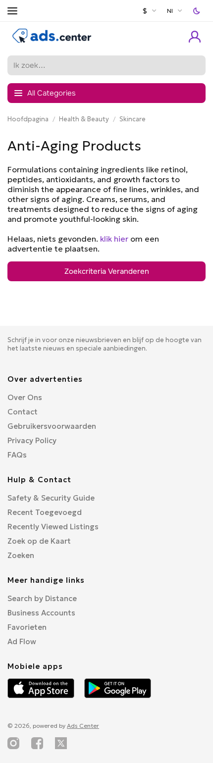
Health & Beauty (84, 119)
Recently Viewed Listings (53, 526)
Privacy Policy (31, 440)
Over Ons (24, 397)
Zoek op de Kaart (39, 541)
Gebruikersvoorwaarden (51, 426)
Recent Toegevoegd (44, 512)
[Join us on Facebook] (37, 743)
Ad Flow (21, 641)
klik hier (114, 239)
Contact (22, 411)
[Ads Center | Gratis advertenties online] (52, 41)
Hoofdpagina (28, 119)
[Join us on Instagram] (13, 743)
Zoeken (20, 555)
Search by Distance (42, 598)
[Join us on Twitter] (61, 743)
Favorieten (27, 627)
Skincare (132, 119)
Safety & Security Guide (51, 498)
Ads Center (83, 725)
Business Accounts (41, 612)
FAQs (17, 454)
